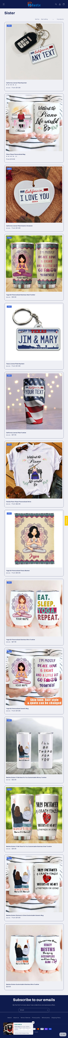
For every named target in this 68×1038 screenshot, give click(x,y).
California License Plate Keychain (16, 82)
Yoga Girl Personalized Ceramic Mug (17, 708)
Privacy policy (36, 1017)
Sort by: (37, 19)
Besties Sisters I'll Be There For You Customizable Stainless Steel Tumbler (29, 846)
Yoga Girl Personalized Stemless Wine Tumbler (20, 639)
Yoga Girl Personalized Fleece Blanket (18, 570)
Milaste (36, 1032)
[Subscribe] (48, 1010)
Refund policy (46, 1017)
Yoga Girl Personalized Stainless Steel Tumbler (20, 294)
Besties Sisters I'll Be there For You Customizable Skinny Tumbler (26, 777)
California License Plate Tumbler (16, 432)
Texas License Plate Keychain (15, 363)
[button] (4, 4)
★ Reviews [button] (66, 520)
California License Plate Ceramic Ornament (19, 225)
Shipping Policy (55, 1017)
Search (9, 1017)
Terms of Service (25, 1017)
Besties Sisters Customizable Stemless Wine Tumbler (22, 984)
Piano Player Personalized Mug (15, 154)
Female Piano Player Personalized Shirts (18, 501)
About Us (16, 1017)
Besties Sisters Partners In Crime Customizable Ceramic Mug (24, 915)
